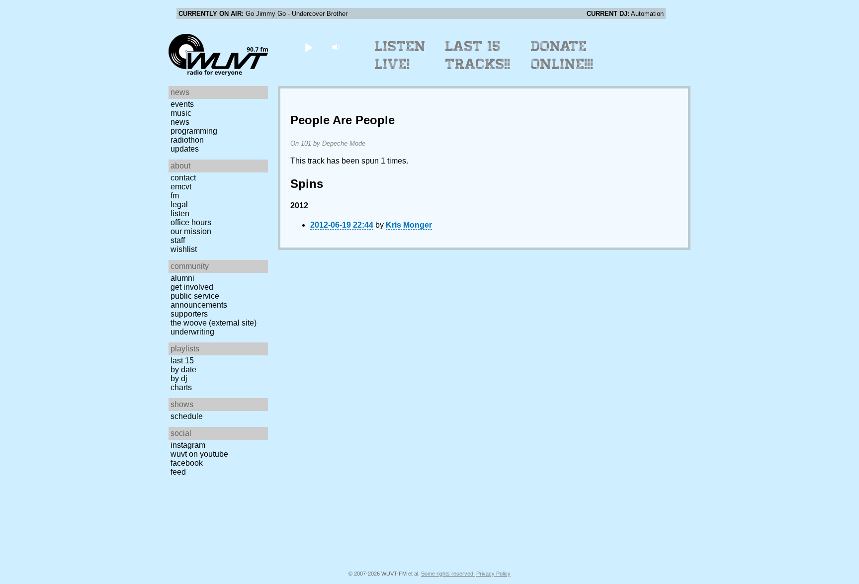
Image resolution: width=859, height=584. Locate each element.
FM (175, 195)
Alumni (182, 278)
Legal (179, 204)
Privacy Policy (493, 574)
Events (182, 104)
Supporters (189, 314)
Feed (178, 472)
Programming (194, 131)
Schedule (187, 416)
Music (181, 113)
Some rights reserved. (448, 574)
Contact (183, 177)
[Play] (308, 47)
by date (183, 369)
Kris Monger (409, 225)
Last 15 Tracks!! (478, 55)
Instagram (188, 445)
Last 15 (182, 360)
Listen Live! (400, 55)
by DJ (179, 378)
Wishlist (184, 249)
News (180, 122)
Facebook (187, 463)
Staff (178, 240)
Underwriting (192, 332)
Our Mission (191, 231)
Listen (180, 213)
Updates (185, 149)
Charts (181, 387)
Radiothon (187, 140)
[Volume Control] (337, 47)
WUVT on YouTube (199, 454)
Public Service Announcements (199, 300)
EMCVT (181, 186)
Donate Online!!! (562, 55)
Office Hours (191, 222)
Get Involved (192, 287)
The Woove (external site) (214, 323)
